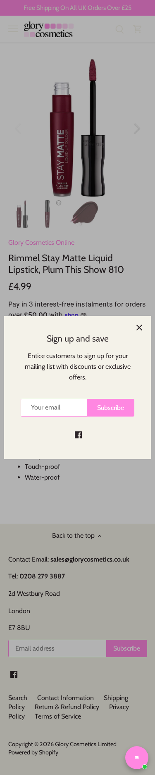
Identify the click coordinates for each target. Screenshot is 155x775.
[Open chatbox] (136, 757)
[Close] (139, 327)
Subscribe (110, 408)
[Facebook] (78, 434)
